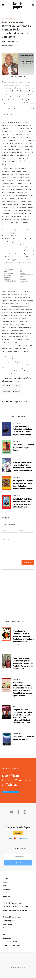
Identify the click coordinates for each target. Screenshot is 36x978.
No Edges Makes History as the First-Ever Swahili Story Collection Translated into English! (23, 484)
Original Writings (9, 889)
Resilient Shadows (26, 91)
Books (5, 886)
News (14, 706)
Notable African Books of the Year (15, 907)
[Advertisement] (18, 595)
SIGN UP (18, 863)
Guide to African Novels (11, 945)
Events (5, 893)
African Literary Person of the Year (15, 910)
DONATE (18, 833)
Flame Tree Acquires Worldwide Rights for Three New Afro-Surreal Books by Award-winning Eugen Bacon (23, 663)
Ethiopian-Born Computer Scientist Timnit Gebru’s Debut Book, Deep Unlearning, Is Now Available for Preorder (23, 638)
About (5, 934)
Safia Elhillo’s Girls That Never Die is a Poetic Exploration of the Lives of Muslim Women (22, 503)
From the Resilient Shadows (12, 386)
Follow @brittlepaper (11, 792)
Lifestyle (6, 878)
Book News (16, 655)
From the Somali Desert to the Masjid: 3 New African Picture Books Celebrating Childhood (22, 466)
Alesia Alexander (9, 402)
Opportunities (8, 924)
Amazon (18, 381)
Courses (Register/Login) (12, 917)
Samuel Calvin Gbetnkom (11, 391)
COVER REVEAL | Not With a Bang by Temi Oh (23, 738)
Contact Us (7, 938)
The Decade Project (10, 942)
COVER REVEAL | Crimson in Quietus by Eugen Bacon (23, 447)
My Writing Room (9, 921)
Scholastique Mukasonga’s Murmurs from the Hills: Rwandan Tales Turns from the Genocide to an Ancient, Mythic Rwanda (22, 689)
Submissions (8, 928)
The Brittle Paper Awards (12, 903)
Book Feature (17, 628)
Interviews (6, 897)
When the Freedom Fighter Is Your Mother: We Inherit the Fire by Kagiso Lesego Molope (22, 430)
